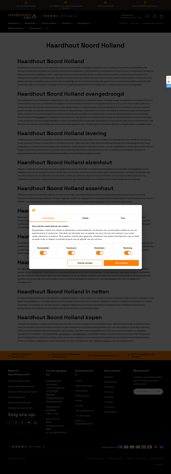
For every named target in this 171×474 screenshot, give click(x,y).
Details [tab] (85, 218)
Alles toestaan (121, 263)
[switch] (71, 253)
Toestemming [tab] (48, 218)
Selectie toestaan (85, 263)
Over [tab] (123, 218)
